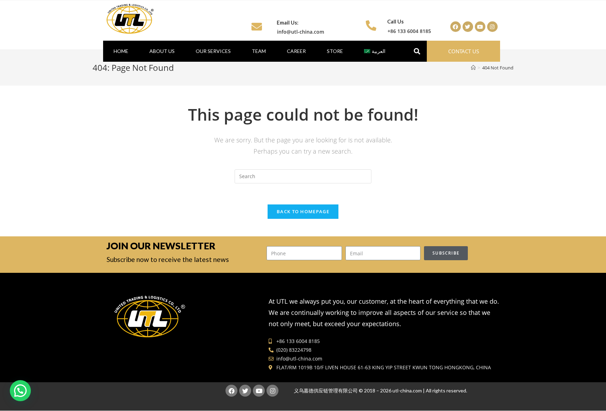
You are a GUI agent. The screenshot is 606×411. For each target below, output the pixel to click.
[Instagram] (492, 26)
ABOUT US (162, 51)
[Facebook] (455, 26)
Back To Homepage (303, 211)
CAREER (296, 51)
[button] (463, 51)
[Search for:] (303, 176)
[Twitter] (468, 26)
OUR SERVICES (213, 51)
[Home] (473, 68)
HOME (121, 51)
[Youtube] (480, 26)
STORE (335, 51)
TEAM (259, 51)
